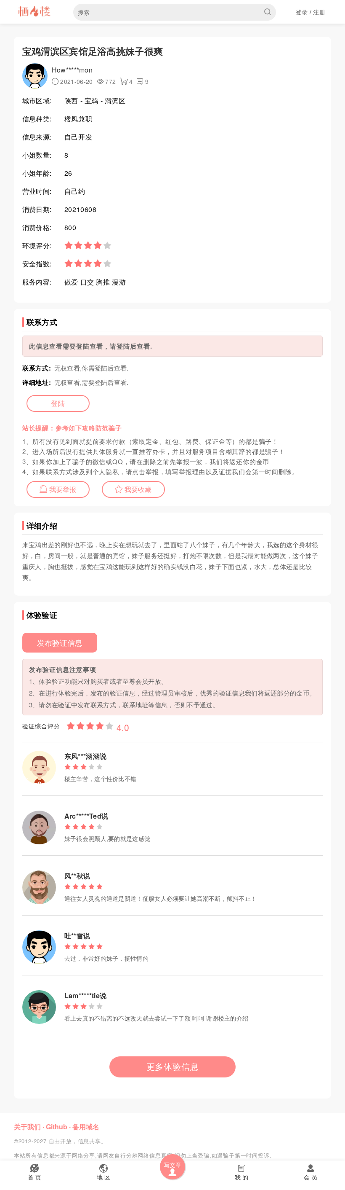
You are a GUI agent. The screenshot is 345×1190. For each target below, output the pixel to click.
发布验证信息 (59, 642)
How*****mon (72, 70)
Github (56, 1126)
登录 (302, 12)
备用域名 (85, 1126)
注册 (319, 12)
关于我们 (27, 1126)
